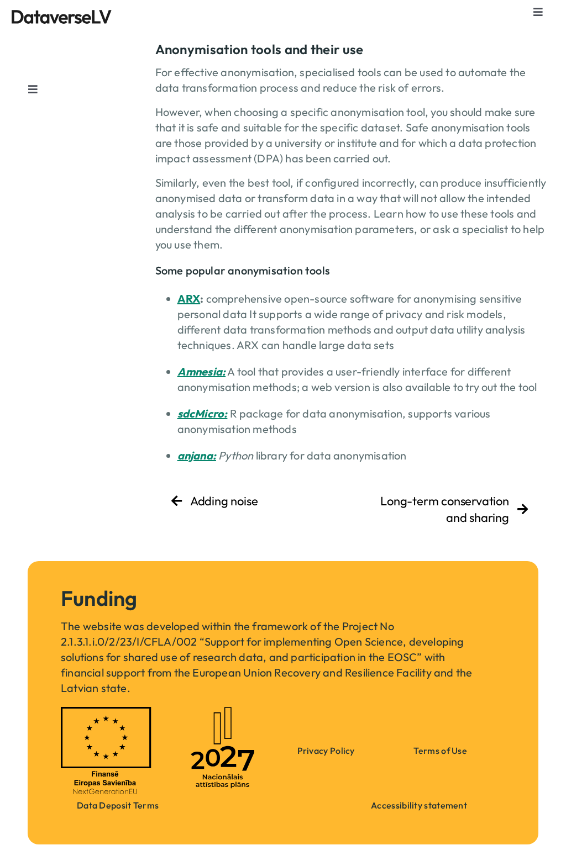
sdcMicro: (202, 413)
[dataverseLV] (62, 15)
